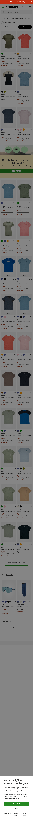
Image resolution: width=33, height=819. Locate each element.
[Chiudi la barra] (31, 2)
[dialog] (16, 797)
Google (17, 798)
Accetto (16, 804)
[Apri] (24, 2)
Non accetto (16, 809)
